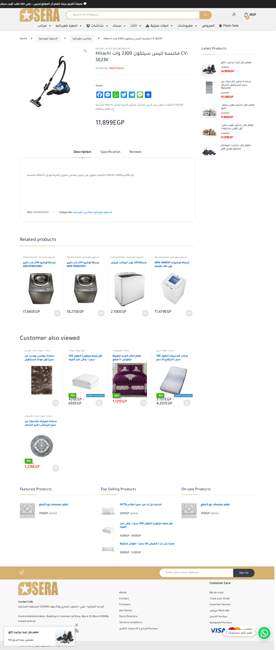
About (122, 592)
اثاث (133, 26)
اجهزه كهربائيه (66, 26)
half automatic (118, 257)
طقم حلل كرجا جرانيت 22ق (23, 632)
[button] (85, 51)
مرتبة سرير (161, 350)
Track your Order (220, 598)
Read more (57, 313)
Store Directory (128, 616)
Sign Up (244, 572)
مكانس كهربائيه (82, 38)
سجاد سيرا (44, 350)
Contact (124, 598)
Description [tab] (82, 152)
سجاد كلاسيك (32, 416)
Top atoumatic (30, 257)
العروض (208, 26)
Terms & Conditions (130, 622)
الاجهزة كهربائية (48, 38)
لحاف (126, 350)
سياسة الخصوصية (221, 622)
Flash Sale (230, 26)
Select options (99, 402)
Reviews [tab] (136, 152)
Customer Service (220, 604)
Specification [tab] (110, 152)
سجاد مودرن (31, 350)
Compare (124, 604)
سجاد (117, 26)
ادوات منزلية (160, 26)
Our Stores (125, 610)
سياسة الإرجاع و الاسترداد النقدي (138, 628)
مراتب (42, 26)
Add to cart (55, 468)
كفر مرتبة (80, 350)
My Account (217, 592)
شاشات (97, 26)
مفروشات (185, 26)
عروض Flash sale (219, 610)
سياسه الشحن (219, 616)
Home (23, 38)
